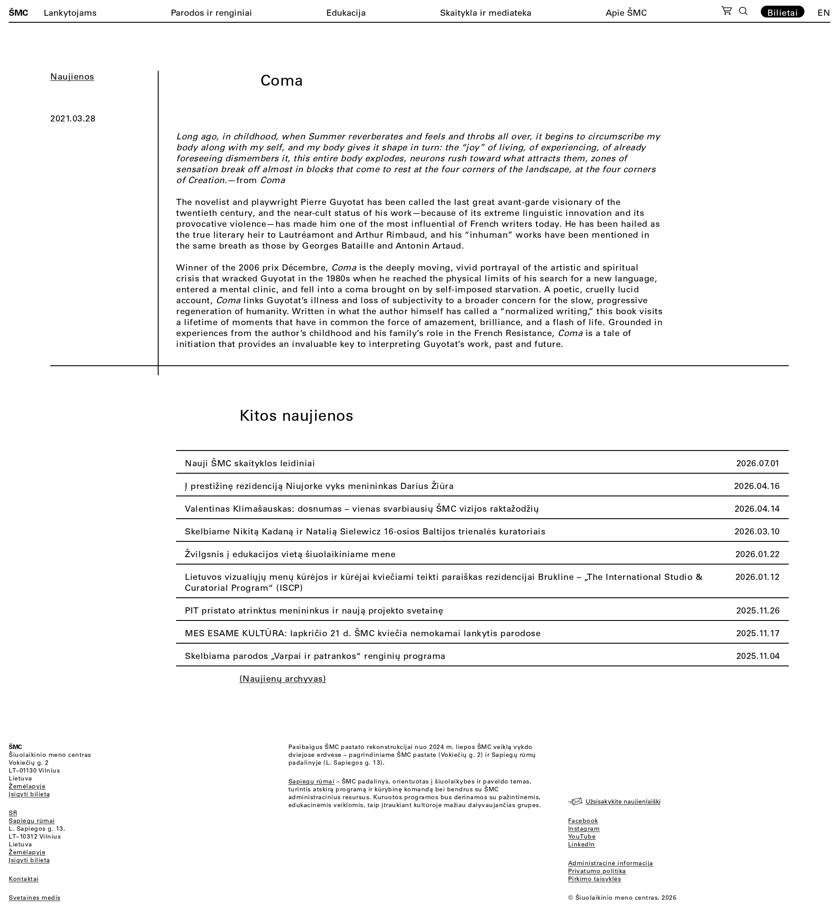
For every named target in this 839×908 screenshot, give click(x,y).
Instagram (584, 828)
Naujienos (72, 76)
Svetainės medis (35, 897)
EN (824, 12)
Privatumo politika (597, 871)
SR (13, 813)
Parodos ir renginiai (211, 12)
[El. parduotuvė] (726, 12)
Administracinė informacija (610, 863)
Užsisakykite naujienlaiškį (623, 801)
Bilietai (782, 12)
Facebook (583, 821)
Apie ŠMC (626, 12)
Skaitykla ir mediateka (485, 12)
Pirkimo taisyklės (594, 879)
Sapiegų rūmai (32, 821)
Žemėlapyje (27, 786)
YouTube (582, 836)
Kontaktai (24, 879)
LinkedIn (581, 844)
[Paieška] (743, 11)
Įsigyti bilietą (29, 794)
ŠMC (18, 12)
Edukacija (346, 12)
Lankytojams (70, 12)
